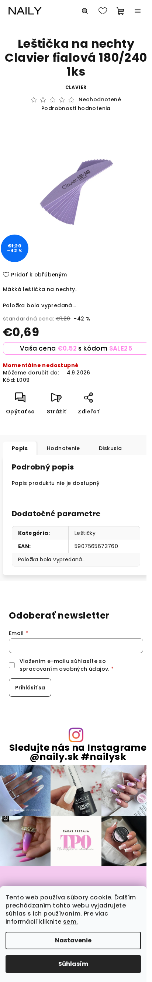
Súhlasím (73, 964)
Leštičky (85, 533)
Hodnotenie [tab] (63, 448)
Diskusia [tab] (110, 448)
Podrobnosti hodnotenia (76, 108)
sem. (70, 921)
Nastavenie (73, 940)
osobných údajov (83, 669)
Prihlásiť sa (30, 687)
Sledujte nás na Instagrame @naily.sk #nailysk (77, 752)
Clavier (76, 87)
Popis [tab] (20, 448)
